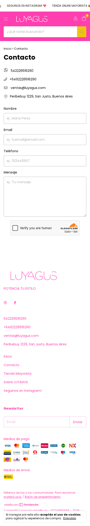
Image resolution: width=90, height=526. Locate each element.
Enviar (45, 245)
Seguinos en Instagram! (23, 390)
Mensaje (10, 172)
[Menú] (6, 19)
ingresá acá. (13, 497)
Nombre (10, 108)
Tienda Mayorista (17, 373)
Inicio (7, 49)
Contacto (11, 365)
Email (8, 130)
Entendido (69, 518)
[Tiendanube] (21, 506)
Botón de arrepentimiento (42, 497)
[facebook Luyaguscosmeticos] (15, 302)
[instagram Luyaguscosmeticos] (5, 302)
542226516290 (21, 70)
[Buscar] (81, 31)
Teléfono (11, 151)
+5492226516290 (22, 79)
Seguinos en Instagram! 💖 (25, 6)
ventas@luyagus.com (28, 87)
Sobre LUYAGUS (16, 382)
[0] (83, 19)
